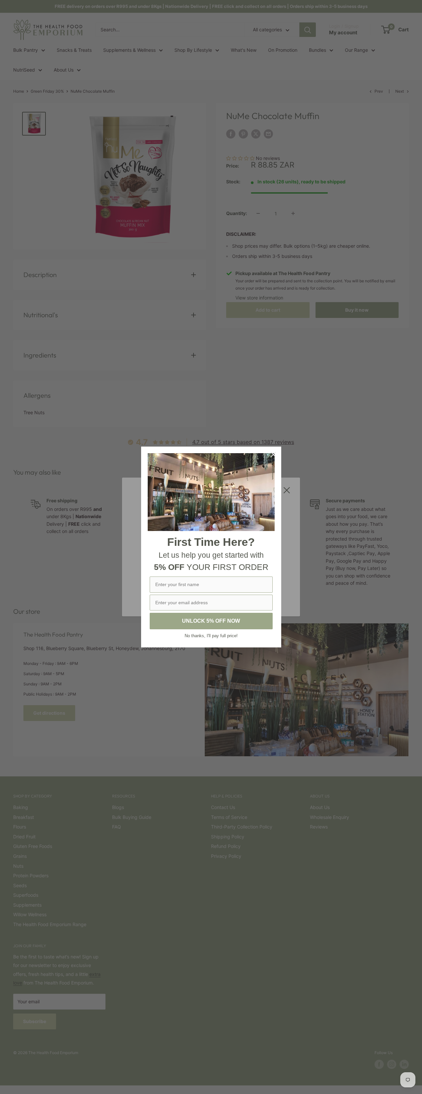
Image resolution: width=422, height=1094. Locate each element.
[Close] (273, 454)
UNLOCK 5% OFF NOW (211, 621)
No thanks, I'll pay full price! (211, 635)
